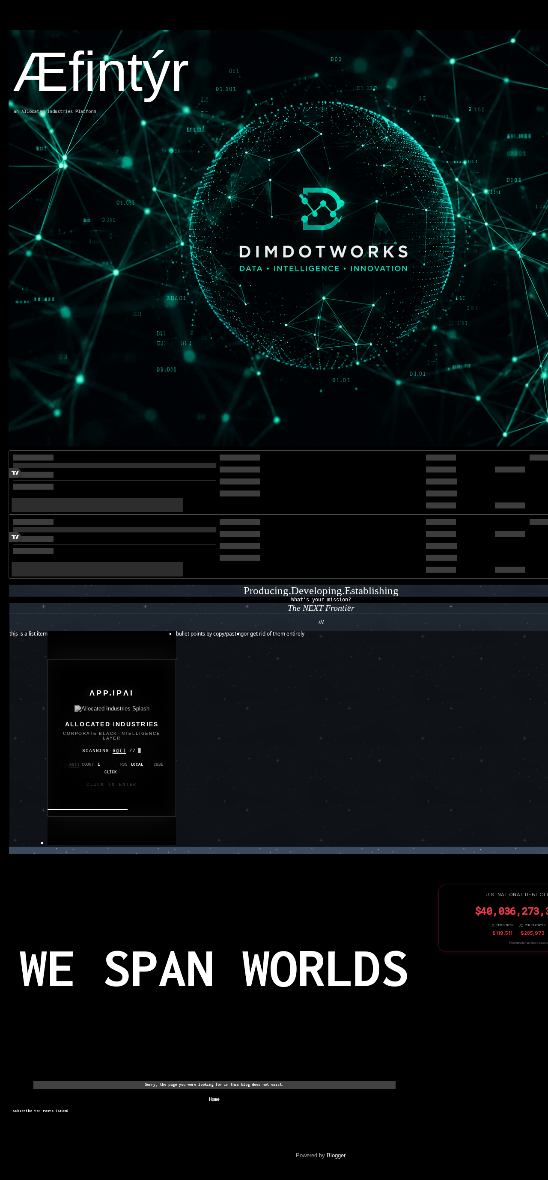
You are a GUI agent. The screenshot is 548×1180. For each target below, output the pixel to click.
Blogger (336, 1155)
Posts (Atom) (55, 1111)
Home (214, 1099)
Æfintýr (101, 71)
